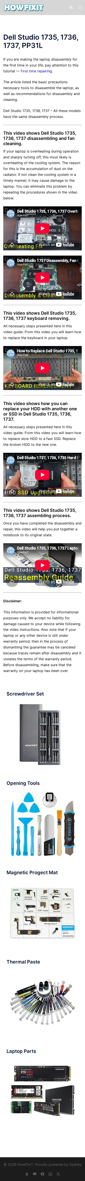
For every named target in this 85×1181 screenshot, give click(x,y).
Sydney (76, 1164)
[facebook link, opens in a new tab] (42, 1173)
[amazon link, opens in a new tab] (27, 1173)
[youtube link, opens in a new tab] (34, 1173)
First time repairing (36, 71)
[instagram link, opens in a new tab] (50, 1173)
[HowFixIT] (23, 7)
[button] (71, 7)
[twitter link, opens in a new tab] (58, 1173)
